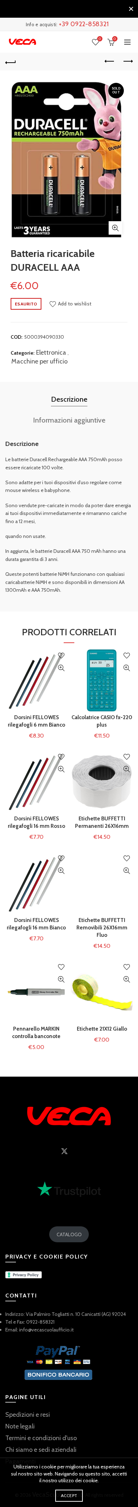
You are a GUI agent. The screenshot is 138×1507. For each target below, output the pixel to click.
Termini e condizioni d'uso (41, 1438)
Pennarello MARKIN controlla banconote (36, 1032)
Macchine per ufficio (39, 361)
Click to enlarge (115, 228)
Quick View (61, 668)
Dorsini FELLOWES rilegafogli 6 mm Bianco (36, 721)
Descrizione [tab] (69, 399)
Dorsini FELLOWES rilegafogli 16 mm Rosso (36, 822)
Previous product (110, 62)
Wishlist (100, 39)
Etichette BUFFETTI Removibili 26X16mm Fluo (101, 927)
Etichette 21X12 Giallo (102, 1029)
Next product (127, 62)
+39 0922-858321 (84, 24)
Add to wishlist (74, 303)
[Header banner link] (62, 9)
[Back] (10, 62)
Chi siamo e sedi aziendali (40, 1450)
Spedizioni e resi (27, 1415)
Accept (69, 1495)
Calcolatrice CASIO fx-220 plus (101, 721)
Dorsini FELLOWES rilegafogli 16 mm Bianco (36, 924)
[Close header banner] (131, 9)
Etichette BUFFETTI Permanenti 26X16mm (102, 822)
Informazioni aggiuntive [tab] (69, 420)
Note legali (20, 1426)
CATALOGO (69, 1234)
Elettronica (51, 352)
